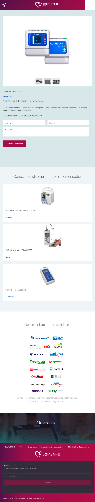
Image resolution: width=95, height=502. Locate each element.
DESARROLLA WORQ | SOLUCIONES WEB (32, 499)
